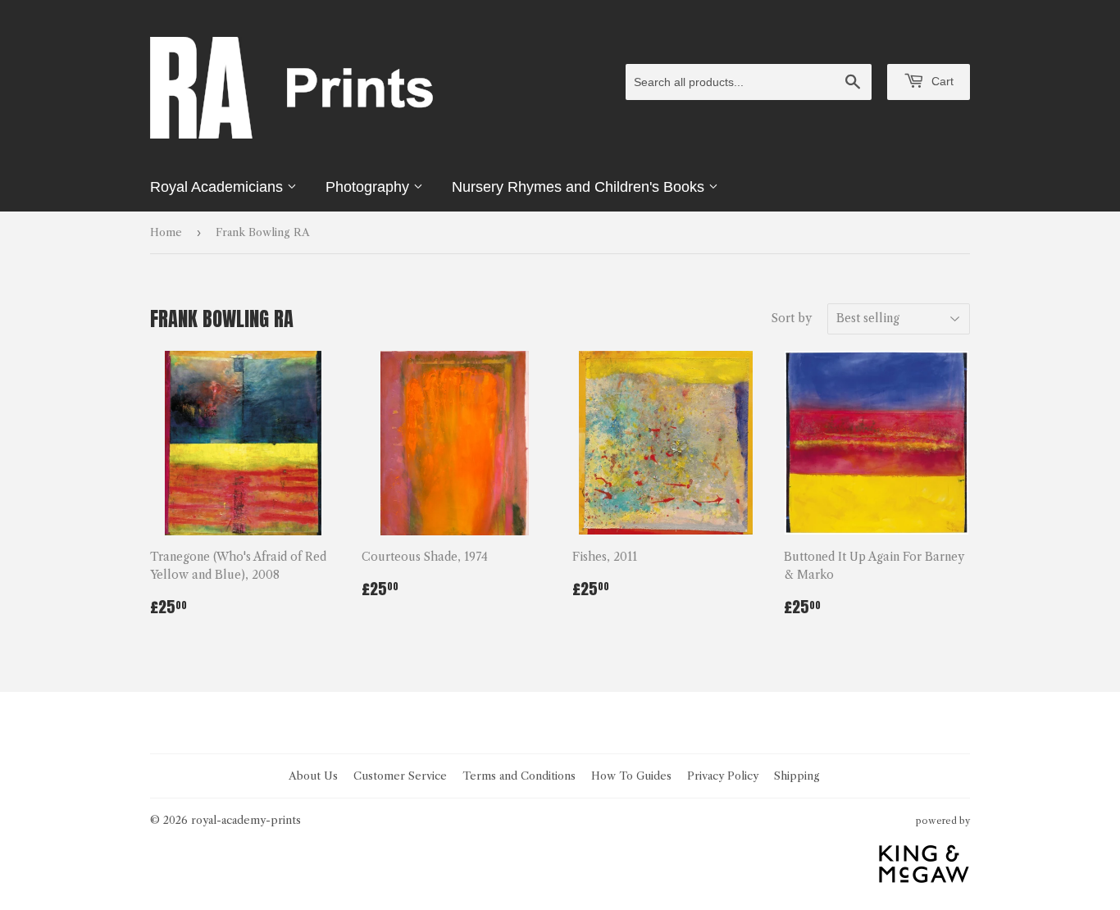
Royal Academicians (218, 187)
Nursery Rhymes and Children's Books (580, 187)
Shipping (797, 775)
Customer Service (400, 775)
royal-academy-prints (246, 819)
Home (166, 232)
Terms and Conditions (519, 775)
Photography (369, 187)
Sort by (792, 318)
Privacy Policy (722, 775)
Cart (941, 81)
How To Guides (631, 775)
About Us (313, 775)
